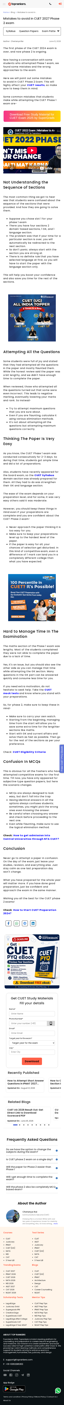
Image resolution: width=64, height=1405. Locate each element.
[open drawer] (4, 4)
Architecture (40, 1280)
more (56, 1223)
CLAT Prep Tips (41, 1303)
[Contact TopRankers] (50, 4)
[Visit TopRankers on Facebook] (11, 1376)
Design (38, 1283)
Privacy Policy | (28, 1397)
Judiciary (10, 1242)
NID (7, 1254)
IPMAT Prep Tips (41, 1309)
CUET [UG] (10, 1248)
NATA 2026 (10, 1280)
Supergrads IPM (13, 1309)
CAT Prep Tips (41, 1322)
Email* (12, 1028)
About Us (7, 1400)
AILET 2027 (10, 1286)
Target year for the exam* (20, 1038)
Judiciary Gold (12, 1306)
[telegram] (24, 924)
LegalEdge (10, 1303)
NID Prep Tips (40, 1316)
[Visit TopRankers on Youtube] (5, 1376)
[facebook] (7, 924)
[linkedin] (32, 924)
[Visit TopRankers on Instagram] (16, 1376)
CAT (8, 1257)
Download (32, 1061)
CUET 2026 (10, 1277)
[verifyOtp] (51, 1023)
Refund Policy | (40, 1397)
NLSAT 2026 (11, 1292)
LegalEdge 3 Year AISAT (16, 1325)
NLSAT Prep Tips (41, 1325)
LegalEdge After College (16, 1319)
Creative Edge (12, 1312)
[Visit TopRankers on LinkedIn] (28, 1376)
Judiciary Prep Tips (43, 1319)
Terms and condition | (12, 1397)
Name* (12, 1009)
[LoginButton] (60, 4)
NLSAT (37, 1292)
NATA (8, 1251)
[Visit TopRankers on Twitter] (22, 1376)
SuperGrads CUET (14, 1316)
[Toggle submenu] (58, 31)
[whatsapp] (15, 924)
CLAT (8, 1238)
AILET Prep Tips (41, 1306)
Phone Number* (16, 1018)
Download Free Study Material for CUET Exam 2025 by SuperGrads (32, 116)
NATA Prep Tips (41, 1312)
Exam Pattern (50, 31)
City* (11, 1048)
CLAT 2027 (10, 1271)
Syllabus (10, 31)
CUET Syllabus (44, 475)
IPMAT (8, 1245)
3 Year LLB (10, 1260)
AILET (37, 1242)
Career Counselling (43, 1289)
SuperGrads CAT (13, 1322)
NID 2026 (10, 1283)
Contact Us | (52, 1397)
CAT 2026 (10, 1289)
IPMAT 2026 (11, 1274)
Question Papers (28, 31)
